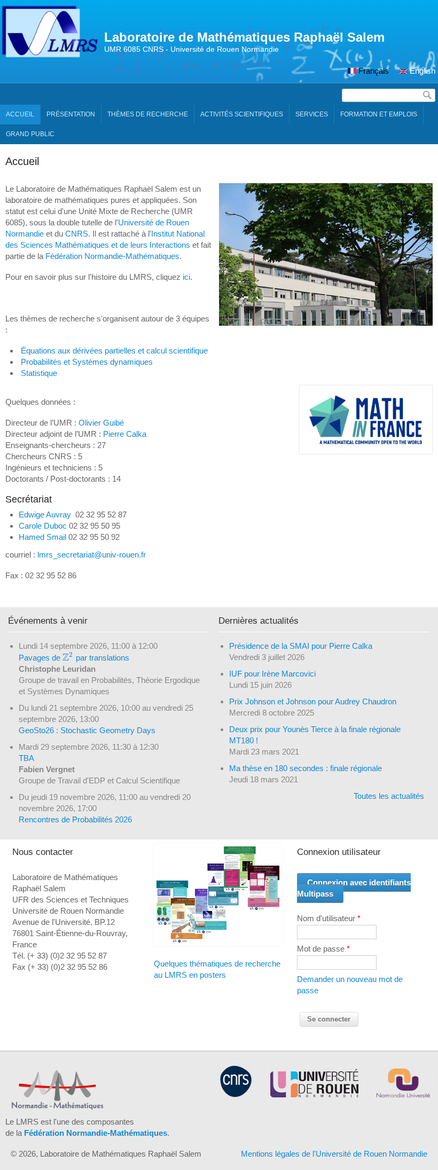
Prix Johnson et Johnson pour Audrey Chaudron (312, 701)
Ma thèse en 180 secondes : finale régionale (305, 768)
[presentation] (68, 657)
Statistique (39, 373)
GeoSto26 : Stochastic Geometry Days (87, 730)
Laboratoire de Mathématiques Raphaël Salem (244, 37)
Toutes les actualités (389, 795)
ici (186, 276)
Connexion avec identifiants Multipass (354, 888)
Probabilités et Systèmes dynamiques (87, 361)
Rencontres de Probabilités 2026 (75, 819)
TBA (26, 758)
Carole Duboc (43, 525)
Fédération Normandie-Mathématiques (112, 256)
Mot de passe (323, 948)
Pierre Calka (124, 433)
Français (372, 70)
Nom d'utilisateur (329, 918)
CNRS (76, 233)
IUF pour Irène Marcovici (272, 673)
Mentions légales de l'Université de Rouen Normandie (334, 1153)
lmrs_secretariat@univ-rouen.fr (91, 554)
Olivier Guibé (101, 422)
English (421, 70)
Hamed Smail (42, 536)
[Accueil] (49, 55)
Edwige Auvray (45, 514)
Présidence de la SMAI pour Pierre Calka (300, 645)
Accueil (20, 114)
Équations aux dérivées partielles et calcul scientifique (114, 350)
